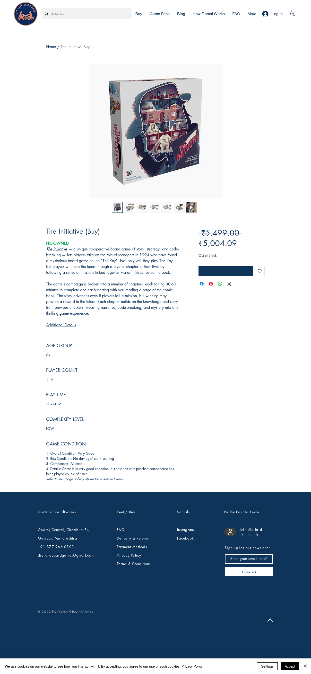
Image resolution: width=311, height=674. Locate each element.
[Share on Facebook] (202, 284)
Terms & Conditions (134, 563)
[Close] (305, 666)
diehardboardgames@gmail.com (66, 555)
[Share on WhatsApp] (220, 284)
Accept (290, 666)
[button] (292, 13)
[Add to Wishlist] (260, 271)
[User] (230, 532)
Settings (267, 666)
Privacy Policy (192, 666)
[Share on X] (229, 284)
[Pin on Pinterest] (211, 284)
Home (51, 46)
